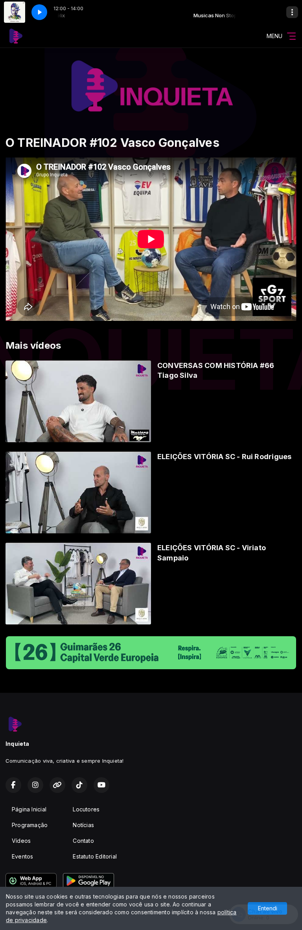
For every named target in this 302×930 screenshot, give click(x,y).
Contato (83, 840)
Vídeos (21, 840)
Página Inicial (29, 809)
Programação (30, 825)
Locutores (86, 809)
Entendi (267, 908)
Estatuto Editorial (95, 856)
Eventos (22, 856)
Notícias (83, 825)
